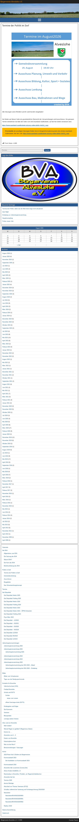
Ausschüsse (7, 579)
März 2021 (5, 397)
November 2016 (7, 493)
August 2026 (6, 253)
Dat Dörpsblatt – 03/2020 (11, 626)
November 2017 (7, 484)
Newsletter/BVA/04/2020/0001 (14, 799)
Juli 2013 (5, 521)
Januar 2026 (6, 256)
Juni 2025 (5, 269)
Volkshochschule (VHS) (11, 686)
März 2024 (5, 309)
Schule (7, 695)
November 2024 (7, 290)
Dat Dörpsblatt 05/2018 (11, 636)
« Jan (19, 245)
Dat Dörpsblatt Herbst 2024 (12, 601)
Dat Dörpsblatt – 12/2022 (11, 620)
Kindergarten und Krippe (11, 706)
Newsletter (7, 792)
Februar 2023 (6, 347)
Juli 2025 (5, 266)
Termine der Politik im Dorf (15, 25)
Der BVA (5, 550)
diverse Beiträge (9, 783)
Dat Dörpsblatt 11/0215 (10, 639)
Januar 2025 (6, 284)
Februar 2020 (6, 431)
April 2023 (5, 340)
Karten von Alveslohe (10, 738)
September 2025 (7, 262)
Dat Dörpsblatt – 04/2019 (11, 629)
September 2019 (7, 446)
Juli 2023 (5, 331)
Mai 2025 (5, 272)
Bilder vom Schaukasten (11, 676)
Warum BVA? (8, 559)
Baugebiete (7, 582)
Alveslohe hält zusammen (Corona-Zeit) (15, 768)
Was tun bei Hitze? (9, 744)
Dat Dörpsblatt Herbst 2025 (12, 595)
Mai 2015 (5, 509)
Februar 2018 (6, 481)
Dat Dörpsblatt (6, 592)
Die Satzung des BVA (10, 556)
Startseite (5, 547)
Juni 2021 (5, 387)
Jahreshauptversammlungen (10, 643)
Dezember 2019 (7, 437)
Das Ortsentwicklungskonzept (13, 585)
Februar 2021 (6, 400)
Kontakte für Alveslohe (9, 683)
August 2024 (6, 297)
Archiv (4, 751)
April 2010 (5, 534)
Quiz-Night (5, 212)
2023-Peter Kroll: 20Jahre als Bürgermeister (17, 754)
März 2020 (5, 428)
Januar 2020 (6, 434)
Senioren (6, 712)
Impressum (5, 813)
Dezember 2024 (7, 287)
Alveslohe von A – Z (10, 735)
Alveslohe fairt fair (9, 777)
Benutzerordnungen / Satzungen (13, 747)
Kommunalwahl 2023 (10, 757)
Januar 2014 (6, 518)
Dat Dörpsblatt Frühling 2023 (12, 614)
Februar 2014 (6, 515)
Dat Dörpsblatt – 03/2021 (11, 623)
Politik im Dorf (6, 570)
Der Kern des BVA (9, 562)
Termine (4, 589)
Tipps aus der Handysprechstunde (14, 679)
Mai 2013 (5, 524)
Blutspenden (7, 715)
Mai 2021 (5, 390)
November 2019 (7, 440)
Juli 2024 (5, 300)
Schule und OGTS (9, 692)
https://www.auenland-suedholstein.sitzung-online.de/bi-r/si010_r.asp (25, 125)
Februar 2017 (6, 490)
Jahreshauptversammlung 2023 (13, 659)
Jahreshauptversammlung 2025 (13, 649)
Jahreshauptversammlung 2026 (13, 646)
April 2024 (5, 306)
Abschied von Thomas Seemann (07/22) (16, 786)
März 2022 (5, 365)
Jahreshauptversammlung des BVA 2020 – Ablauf (20, 665)
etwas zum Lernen (12, 698)
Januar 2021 (6, 403)
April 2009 (5, 540)
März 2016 (5, 499)
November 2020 (7, 409)
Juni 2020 (5, 418)
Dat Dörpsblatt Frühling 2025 (12, 598)
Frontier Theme (73, 820)
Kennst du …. (8, 732)
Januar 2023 (6, 350)
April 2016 (5, 496)
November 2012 (7, 531)
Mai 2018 (5, 471)
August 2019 (6, 450)
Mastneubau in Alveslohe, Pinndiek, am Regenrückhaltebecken (22, 774)
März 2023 (5, 344)
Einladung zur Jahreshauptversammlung (14, 215)
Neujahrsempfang (7, 218)
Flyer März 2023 (9, 617)
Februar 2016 (6, 503)
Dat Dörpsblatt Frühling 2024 (12, 604)
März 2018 (5, 478)
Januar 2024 (6, 315)
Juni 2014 (5, 512)
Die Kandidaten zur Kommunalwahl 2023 (17, 760)
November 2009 (7, 537)
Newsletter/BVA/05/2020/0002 (14, 802)
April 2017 (5, 487)
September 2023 (7, 328)
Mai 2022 (5, 362)
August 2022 (6, 359)
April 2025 (5, 275)
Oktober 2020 (6, 412)
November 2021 (7, 375)
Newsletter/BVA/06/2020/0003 (14, 795)
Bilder (4, 673)
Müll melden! (8, 726)
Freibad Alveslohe (9, 689)
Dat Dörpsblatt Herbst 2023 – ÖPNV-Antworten (18, 611)
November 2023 (7, 322)
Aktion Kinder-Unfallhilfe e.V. (12, 771)
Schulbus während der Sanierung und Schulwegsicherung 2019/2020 (24, 789)
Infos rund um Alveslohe (9, 723)
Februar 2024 (6, 312)
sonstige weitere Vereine (11, 719)
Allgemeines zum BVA (10, 553)
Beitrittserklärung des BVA (12, 566)
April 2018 (5, 475)
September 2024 (7, 294)
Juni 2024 (5, 303)
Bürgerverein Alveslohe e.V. (11, 1)
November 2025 (7, 259)
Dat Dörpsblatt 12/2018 (11, 632)
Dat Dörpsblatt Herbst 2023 (12, 608)
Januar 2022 (6, 368)
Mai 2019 (5, 459)
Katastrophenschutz (10, 741)
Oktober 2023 (6, 325)
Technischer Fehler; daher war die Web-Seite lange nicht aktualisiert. (22, 208)
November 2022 (7, 356)
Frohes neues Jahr (7, 221)
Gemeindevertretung (10, 576)
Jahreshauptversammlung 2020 (13, 662)
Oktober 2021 (6, 378)
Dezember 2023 (7, 319)
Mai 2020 (5, 421)
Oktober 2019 (6, 443)
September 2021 (7, 381)
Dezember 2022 (7, 353)
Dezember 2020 (7, 406)
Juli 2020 (5, 415)
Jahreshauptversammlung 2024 (13, 656)
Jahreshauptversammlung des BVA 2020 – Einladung (21, 668)
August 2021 (6, 384)
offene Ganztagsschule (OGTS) (14, 702)
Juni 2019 (5, 456)
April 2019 (5, 462)
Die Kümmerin (8, 709)
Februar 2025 (6, 281)
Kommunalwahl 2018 (10, 764)
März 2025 (5, 278)
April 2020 (5, 425)
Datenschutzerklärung (8, 810)
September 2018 (7, 465)
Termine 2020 (8, 780)
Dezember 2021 (7, 372)
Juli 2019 (5, 453)
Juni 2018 (5, 468)
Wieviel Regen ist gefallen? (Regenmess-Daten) (18, 729)
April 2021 (5, 393)
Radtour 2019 (8, 806)
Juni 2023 (5, 334)
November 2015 (7, 506)
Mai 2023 (5, 337)
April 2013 (5, 527)
